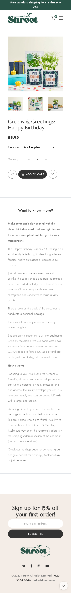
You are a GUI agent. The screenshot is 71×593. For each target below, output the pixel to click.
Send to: (13, 147)
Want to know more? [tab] (35, 210)
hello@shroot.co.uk (44, 580)
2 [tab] (27, 83)
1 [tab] (22, 83)
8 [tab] (49, 83)
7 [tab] (46, 83)
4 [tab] (34, 83)
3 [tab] (30, 83)
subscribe (35, 534)
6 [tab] (42, 83)
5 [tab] (38, 83)
